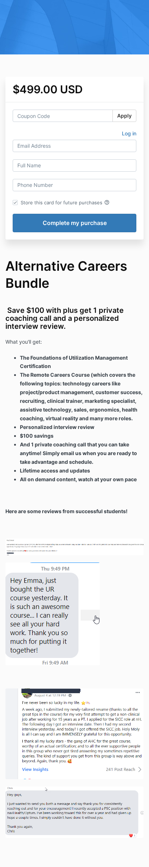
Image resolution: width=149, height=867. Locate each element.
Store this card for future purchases (65, 202)
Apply (124, 116)
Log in (129, 133)
